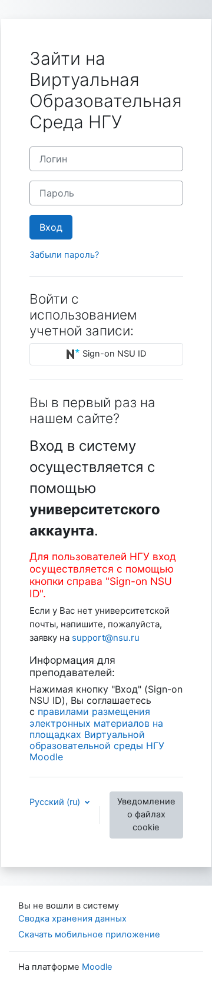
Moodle (97, 967)
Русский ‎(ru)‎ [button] (55, 802)
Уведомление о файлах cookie (146, 814)
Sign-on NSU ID (113, 353)
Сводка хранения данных (72, 918)
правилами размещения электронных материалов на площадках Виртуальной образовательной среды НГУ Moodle (96, 734)
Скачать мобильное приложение (89, 934)
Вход (50, 227)
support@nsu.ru (106, 637)
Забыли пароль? (64, 255)
